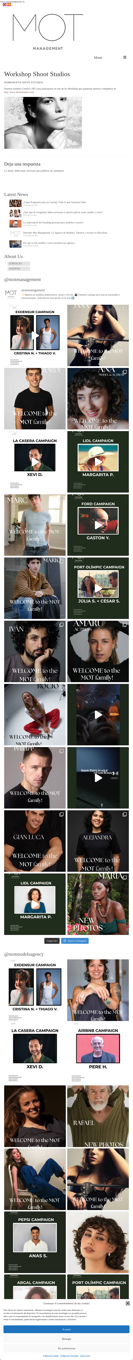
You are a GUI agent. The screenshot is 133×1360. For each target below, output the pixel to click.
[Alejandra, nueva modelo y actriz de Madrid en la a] (98, 841)
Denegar (66, 1338)
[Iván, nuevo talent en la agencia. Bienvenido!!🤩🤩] (35, 651)
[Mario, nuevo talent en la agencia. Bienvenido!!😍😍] (35, 588)
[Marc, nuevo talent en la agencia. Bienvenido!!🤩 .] (35, 525)
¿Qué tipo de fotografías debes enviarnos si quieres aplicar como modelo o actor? (63, 212)
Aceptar (66, 1329)
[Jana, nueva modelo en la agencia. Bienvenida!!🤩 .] (98, 335)
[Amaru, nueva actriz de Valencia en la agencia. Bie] (98, 651)
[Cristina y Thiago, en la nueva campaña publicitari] (35, 335)
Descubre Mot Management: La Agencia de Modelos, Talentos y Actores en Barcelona (65, 232)
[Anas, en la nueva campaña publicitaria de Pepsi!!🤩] (98, 714)
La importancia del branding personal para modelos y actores (53, 222)
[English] (5, 4)
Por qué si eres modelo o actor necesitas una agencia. (49, 243)
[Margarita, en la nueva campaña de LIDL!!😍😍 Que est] (35, 904)
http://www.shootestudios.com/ (19, 92)
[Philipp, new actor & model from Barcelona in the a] (35, 778)
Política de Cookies (51, 1355)
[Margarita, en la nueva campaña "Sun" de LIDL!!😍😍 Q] (98, 462)
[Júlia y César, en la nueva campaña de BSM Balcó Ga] (98, 588)
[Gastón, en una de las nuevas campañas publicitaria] (98, 525)
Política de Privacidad (69, 1355)
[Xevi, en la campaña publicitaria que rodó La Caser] (35, 462)
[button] (128, 1303)
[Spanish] (9, 4)
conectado (31, 171)
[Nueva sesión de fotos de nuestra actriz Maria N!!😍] (98, 904)
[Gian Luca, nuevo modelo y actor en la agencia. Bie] (35, 841)
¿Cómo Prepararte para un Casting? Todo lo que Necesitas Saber (54, 202)
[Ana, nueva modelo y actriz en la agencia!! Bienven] (98, 398)
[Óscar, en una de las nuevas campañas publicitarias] (98, 778)
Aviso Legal (85, 1355)
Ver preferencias (66, 1348)
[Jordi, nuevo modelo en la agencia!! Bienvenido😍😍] (35, 398)
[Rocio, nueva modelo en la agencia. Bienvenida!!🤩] (35, 714)
